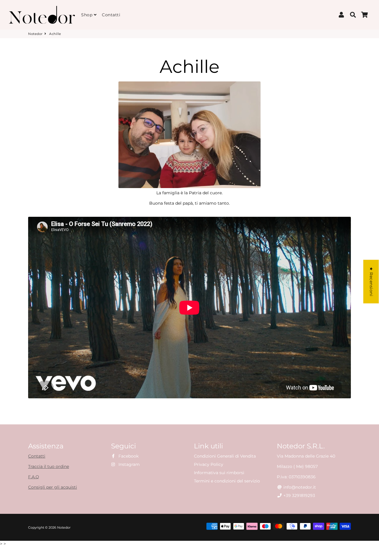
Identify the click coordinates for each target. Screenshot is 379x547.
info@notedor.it (299, 487)
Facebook (128, 456)
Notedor (35, 34)
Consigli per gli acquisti (52, 487)
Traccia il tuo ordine (48, 466)
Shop (87, 14)
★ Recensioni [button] (371, 281)
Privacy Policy (208, 464)
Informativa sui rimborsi (219, 472)
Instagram (128, 464)
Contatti (111, 14)
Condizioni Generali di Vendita (225, 456)
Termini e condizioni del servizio (227, 481)
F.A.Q (33, 476)
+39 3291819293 (298, 495)
